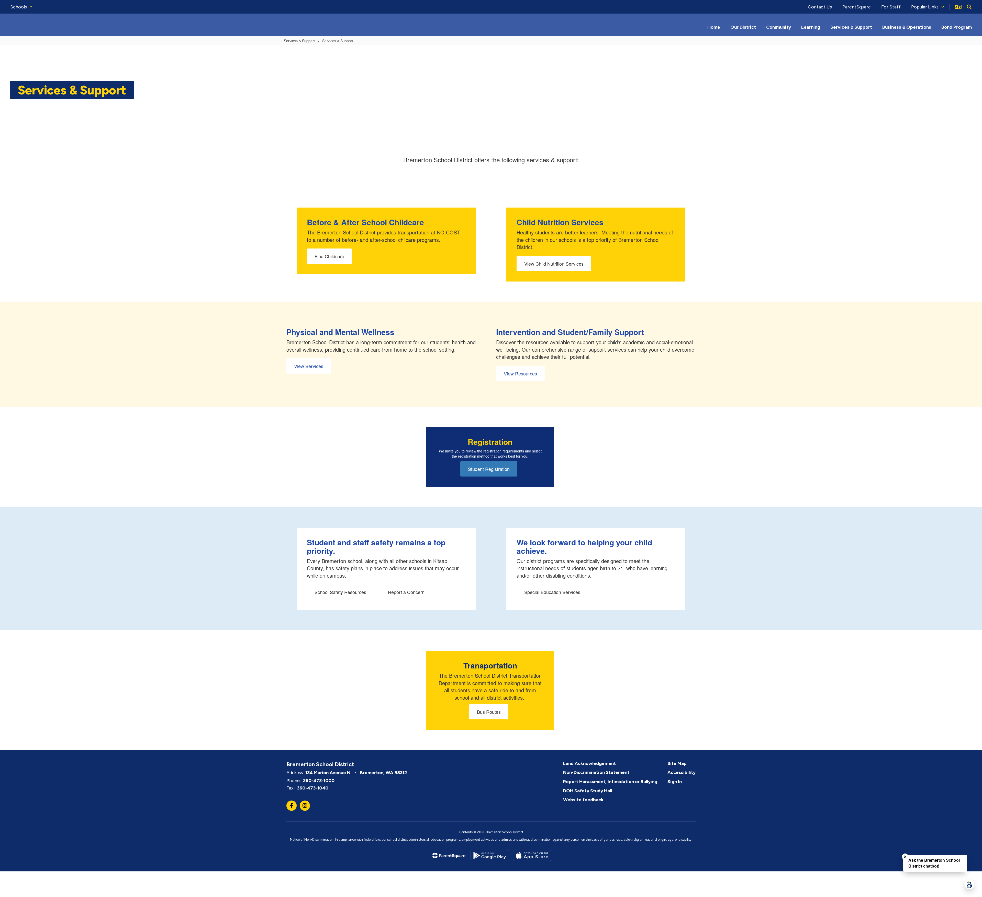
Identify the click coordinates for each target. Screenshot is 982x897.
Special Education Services (552, 592)
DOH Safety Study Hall (587, 791)
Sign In (674, 781)
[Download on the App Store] (532, 855)
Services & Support (299, 40)
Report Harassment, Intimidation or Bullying (610, 781)
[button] (21, 7)
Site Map (677, 763)
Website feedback (583, 800)
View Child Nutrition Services (554, 263)
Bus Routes (489, 711)
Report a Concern (406, 592)
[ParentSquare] (449, 855)
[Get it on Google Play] (490, 855)
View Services (308, 366)
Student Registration (489, 469)
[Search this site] (969, 6)
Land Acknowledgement (589, 763)
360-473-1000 (318, 780)
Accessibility (681, 772)
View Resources (520, 373)
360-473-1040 (312, 788)
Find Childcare (329, 256)
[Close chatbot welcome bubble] (905, 856)
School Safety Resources (340, 592)
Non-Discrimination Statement (596, 772)
